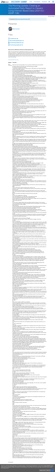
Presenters (44, 1)
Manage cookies (42, 470)
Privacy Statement (47, 465)
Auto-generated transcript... (13, 59)
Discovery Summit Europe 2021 (23, 19)
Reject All (48, 470)
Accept (52, 470)
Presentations (37, 1)
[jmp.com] (5, 2)
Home (30, 1)
